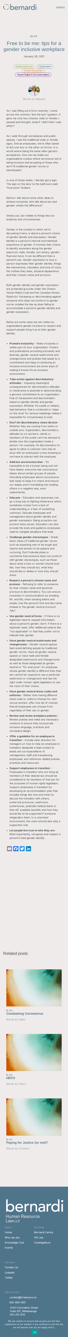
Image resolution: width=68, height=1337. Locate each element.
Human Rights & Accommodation (33, 74)
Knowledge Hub (14, 1242)
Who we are (12, 1237)
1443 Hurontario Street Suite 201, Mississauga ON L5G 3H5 (24, 1311)
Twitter (9, 1277)
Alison (22, 1083)
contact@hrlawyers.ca (22, 1297)
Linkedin (10, 1272)
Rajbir (22, 1019)
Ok (34, 1332)
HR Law (38, 1237)
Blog (9, 1010)
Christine (24, 1148)
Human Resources (33, 70)
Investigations (42, 1242)
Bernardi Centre (43, 1232)
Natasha (40, 99)
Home (8, 1232)
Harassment (45, 66)
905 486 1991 (17, 1302)
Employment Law (24, 66)
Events (9, 1247)
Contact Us (11, 1267)
